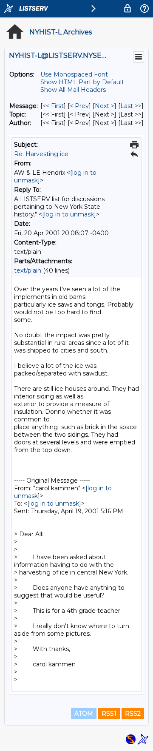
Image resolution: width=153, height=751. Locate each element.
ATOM (83, 713)
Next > (104, 106)
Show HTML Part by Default (82, 82)
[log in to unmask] (69, 214)
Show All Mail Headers (73, 90)
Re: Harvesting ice (41, 154)
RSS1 (109, 713)
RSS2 (133, 713)
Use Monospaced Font (74, 74)
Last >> (131, 106)
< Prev (79, 106)
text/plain (27, 270)
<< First (53, 106)
